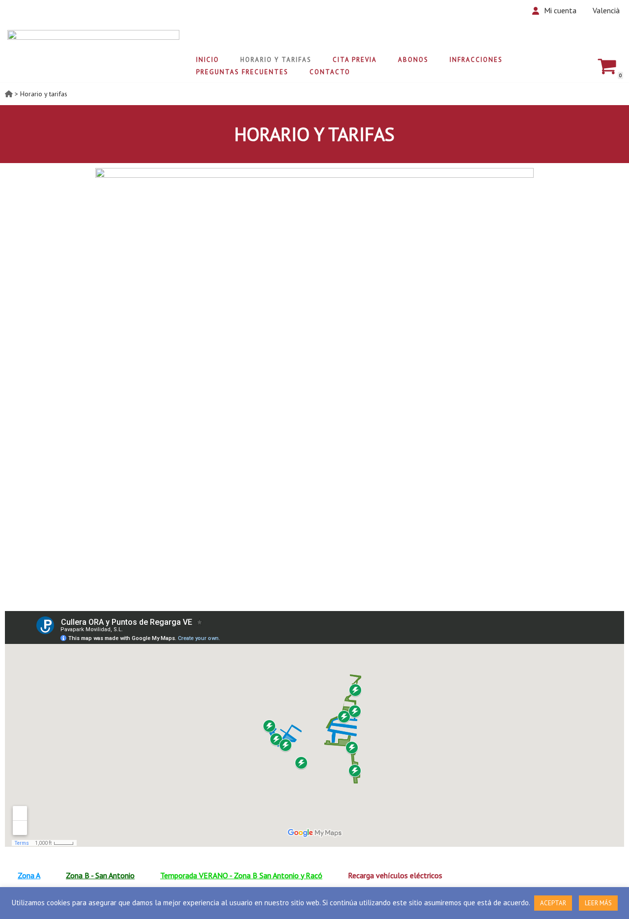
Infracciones (476, 60)
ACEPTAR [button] (553, 903)
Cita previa (355, 60)
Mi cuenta (560, 10)
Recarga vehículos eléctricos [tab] (395, 875)
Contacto (330, 72)
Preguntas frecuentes (242, 72)
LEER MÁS (598, 903)
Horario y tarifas (276, 60)
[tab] (29, 875)
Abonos (413, 60)
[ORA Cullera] (93, 46)
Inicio (207, 60)
